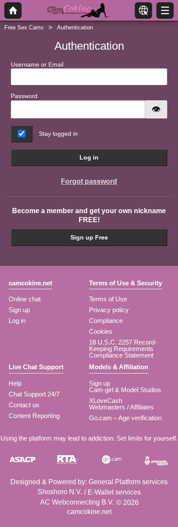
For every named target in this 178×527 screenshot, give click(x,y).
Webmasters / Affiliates (121, 407)
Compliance (106, 320)
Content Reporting (34, 415)
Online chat (25, 299)
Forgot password (89, 181)
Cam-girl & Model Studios (125, 389)
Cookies (100, 331)
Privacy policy (109, 309)
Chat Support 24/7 (34, 394)
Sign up (19, 309)
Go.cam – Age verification (125, 418)
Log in (89, 157)
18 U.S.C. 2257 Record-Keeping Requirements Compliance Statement (123, 349)
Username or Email (37, 64)
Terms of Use (108, 299)
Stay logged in (58, 133)
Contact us (24, 405)
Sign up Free (89, 237)
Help (15, 383)
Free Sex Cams (24, 27)
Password (24, 96)
